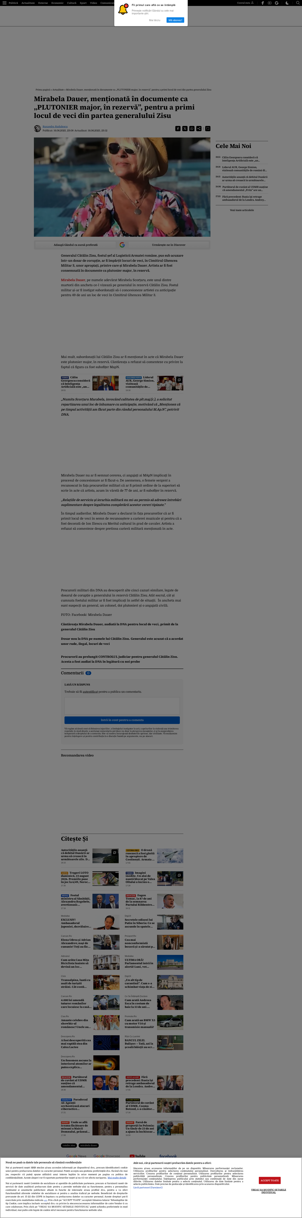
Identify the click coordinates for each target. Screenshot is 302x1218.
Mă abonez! (175, 20)
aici (45, 1200)
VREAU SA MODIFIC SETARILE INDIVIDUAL (268, 1191)
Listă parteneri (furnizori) (147, 1187)
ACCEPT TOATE (270, 1180)
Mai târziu (154, 20)
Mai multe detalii (117, 1177)
